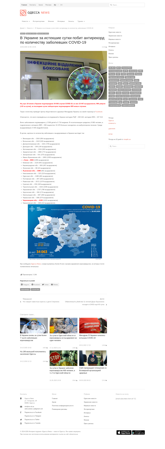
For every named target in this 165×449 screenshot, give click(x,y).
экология (134, 102)
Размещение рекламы (59, 409)
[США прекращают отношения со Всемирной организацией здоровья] (93, 352)
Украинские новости (43, 33)
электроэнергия (114, 105)
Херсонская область (116, 77)
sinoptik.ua (127, 139)
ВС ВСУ (112, 68)
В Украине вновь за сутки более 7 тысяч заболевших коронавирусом (33, 337)
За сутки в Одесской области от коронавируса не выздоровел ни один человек (63, 338)
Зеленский (133, 71)
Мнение (51, 21)
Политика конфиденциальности (62, 405)
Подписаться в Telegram (33, 416)
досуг (126, 83)
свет (125, 99)
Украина (138, 74)
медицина (112, 90)
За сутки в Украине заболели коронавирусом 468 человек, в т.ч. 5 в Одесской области (62, 370)
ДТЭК (125, 71)
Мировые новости (115, 39)
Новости (25, 21)
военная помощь (126, 80)
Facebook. (99, 112)
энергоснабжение (128, 105)
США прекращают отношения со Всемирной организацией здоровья (93, 370)
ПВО (140, 71)
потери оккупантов (122, 96)
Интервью (61, 21)
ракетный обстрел (115, 99)
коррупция (138, 86)
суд (120, 102)
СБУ (118, 74)
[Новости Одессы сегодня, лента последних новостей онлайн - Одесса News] (34, 13)
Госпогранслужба (115, 71)
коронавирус (25, 289)
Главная (54, 398)
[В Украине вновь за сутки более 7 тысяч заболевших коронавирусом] (34, 319)
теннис (126, 102)
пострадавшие (136, 93)
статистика (35, 289)
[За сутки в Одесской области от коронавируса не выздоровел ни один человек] (63, 319)
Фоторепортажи (38, 21)
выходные (112, 83)
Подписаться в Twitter (32, 419)
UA (61, 5)
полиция (126, 93)
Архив (54, 402)
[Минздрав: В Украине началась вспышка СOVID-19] (93, 319)
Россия (111, 74)
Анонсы (71, 21)
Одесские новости (31, 33)
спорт (140, 99)
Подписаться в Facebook (33, 412)
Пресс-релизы (113, 57)
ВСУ (118, 68)
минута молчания (124, 90)
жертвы (111, 86)
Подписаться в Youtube (32, 423)
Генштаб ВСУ (126, 68)
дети (120, 83)
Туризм (80, 21)
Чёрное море (129, 77)
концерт (119, 86)
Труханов (130, 74)
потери (111, 96)
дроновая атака (135, 83)
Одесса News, (36, 264)
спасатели (132, 99)
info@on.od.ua (29, 406)
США (123, 74)
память (111, 93)
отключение (136, 90)
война (136, 80)
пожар (119, 93)
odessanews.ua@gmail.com (34, 409)
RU (55, 5)
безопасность (114, 80)
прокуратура (135, 96)
